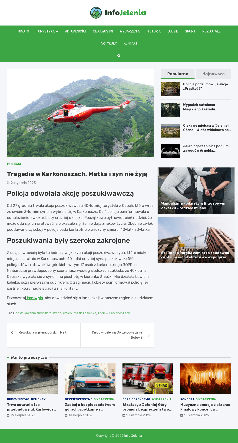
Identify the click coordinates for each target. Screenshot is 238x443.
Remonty (38, 399)
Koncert (187, 399)
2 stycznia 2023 (23, 183)
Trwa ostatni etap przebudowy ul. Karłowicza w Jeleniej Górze (31, 409)
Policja (14, 164)
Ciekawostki (103, 31)
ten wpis (34, 298)
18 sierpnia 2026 (81, 415)
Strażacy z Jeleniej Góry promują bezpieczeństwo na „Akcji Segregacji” (145, 409)
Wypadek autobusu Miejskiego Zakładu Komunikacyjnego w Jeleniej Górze (206, 111)
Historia (154, 31)
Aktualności (75, 31)
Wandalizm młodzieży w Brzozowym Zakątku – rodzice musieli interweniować (193, 208)
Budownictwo (18, 399)
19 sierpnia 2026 (23, 415)
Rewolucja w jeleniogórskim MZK (42, 332)
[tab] (178, 74)
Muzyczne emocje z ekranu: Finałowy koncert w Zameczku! (205, 409)
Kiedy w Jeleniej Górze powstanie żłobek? (117, 335)
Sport (190, 31)
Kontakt (131, 43)
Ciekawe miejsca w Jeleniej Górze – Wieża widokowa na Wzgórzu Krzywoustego (206, 130)
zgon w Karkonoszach (114, 313)
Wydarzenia (130, 31)
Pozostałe (211, 31)
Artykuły (109, 43)
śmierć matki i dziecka (79, 313)
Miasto (23, 31)
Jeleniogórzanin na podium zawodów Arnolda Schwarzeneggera (205, 150)
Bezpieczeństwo (79, 399)
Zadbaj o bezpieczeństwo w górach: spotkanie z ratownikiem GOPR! (90, 409)
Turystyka (45, 31)
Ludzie (173, 31)
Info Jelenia (133, 436)
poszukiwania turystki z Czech (38, 313)
